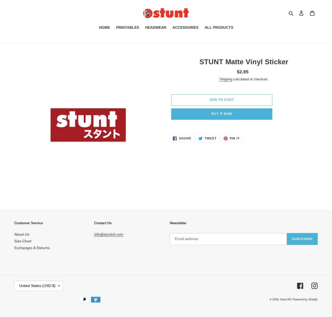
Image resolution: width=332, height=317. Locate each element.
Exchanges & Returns (32, 248)
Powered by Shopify (305, 299)
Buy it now (221, 114)
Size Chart (22, 241)
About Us (21, 234)
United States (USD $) (37, 286)
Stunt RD (286, 299)
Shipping (225, 79)
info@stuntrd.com (108, 234)
